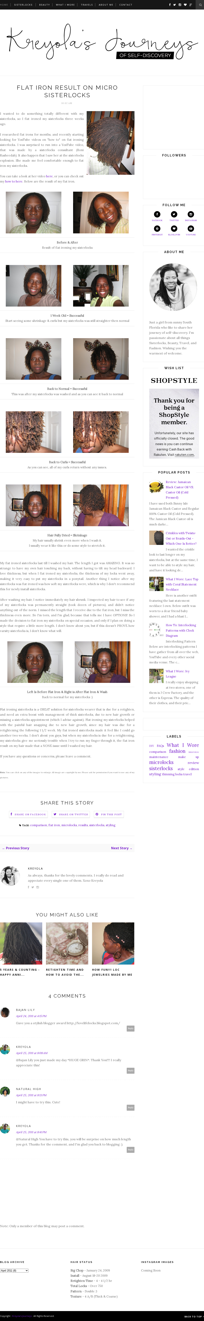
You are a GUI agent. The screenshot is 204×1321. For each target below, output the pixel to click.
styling (110, 825)
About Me (106, 4)
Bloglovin (174, 234)
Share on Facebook (30, 814)
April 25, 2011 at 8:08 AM (31, 1053)
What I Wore (65, 4)
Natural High (28, 1089)
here (49, 176)
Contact (125, 4)
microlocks (69, 825)
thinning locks (172, 774)
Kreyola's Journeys (22, 1315)
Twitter (174, 220)
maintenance (158, 757)
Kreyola (35, 868)
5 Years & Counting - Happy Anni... (20, 972)
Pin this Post (111, 814)
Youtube (191, 234)
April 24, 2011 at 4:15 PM (31, 1016)
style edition (188, 769)
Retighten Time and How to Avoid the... (65, 972)
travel (187, 774)
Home (4, 4)
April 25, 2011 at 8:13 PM (31, 1095)
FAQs (160, 746)
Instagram (191, 220)
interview (194, 751)
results (83, 825)
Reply (130, 1028)
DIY (151, 746)
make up (188, 757)
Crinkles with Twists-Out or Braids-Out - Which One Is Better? (181, 538)
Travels (87, 4)
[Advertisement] (174, 116)
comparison (38, 825)
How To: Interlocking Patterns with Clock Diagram (181, 630)
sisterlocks (96, 825)
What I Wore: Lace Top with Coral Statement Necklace (182, 584)
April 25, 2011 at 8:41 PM (31, 1132)
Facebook (157, 220)
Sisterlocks (23, 4)
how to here (14, 181)
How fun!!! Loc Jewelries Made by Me (112, 972)
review (193, 762)
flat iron (54, 825)
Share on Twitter (73, 814)
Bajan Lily (25, 1010)
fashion (177, 751)
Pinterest (157, 234)
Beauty (44, 4)
